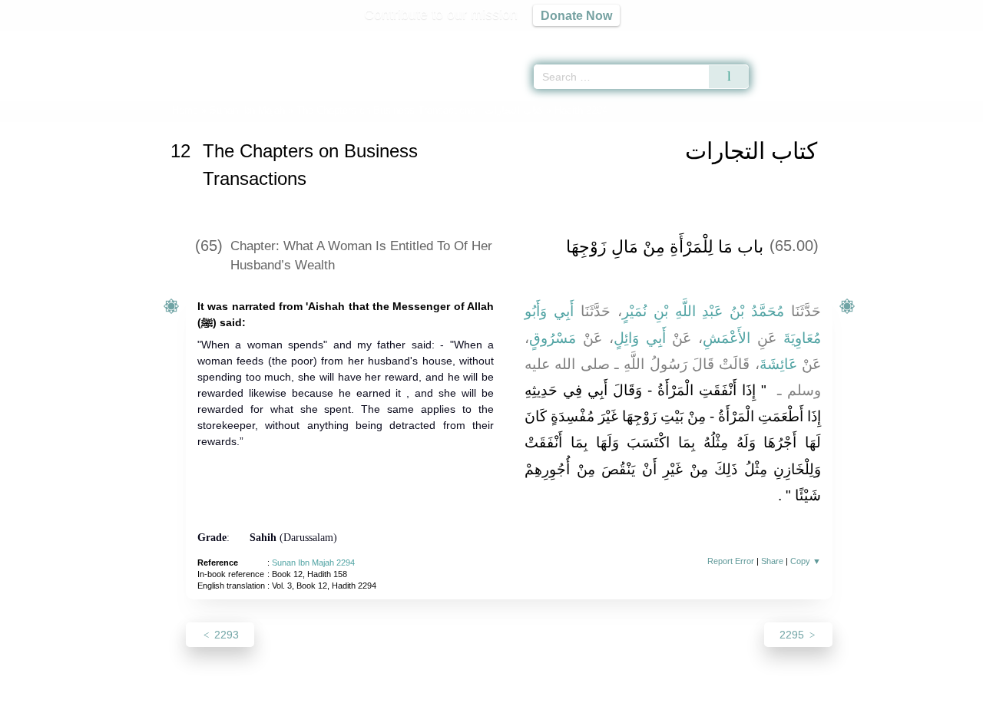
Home (185, 110)
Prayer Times (892, 38)
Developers (479, 701)
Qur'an (792, 38)
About (329, 701)
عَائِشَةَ (778, 364)
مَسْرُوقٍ (552, 338)
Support (417, 701)
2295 (793, 635)
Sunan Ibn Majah (247, 110)
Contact (541, 701)
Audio (945, 38)
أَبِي (564, 311)
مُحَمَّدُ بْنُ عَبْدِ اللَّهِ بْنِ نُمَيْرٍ (703, 311)
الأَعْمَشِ (726, 338)
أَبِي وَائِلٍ (640, 338)
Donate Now (576, 15)
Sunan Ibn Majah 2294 (313, 562)
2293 (225, 635)
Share (772, 561)
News (370, 701)
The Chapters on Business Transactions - (421, 110)
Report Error (730, 561)
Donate (591, 701)
